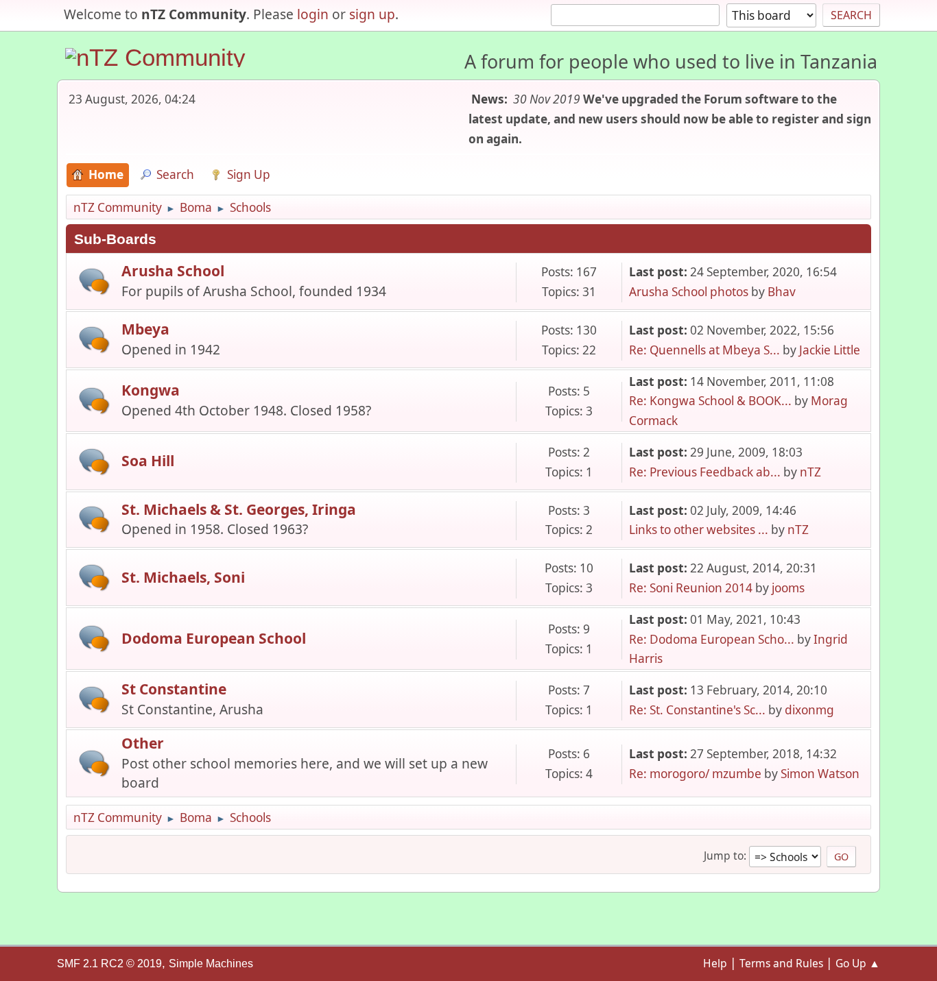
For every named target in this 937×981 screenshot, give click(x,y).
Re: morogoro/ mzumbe (695, 774)
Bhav (782, 292)
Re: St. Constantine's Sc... (697, 710)
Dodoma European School (213, 638)
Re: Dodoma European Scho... (711, 639)
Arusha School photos (688, 292)
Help (715, 963)
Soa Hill (147, 460)
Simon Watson (820, 774)
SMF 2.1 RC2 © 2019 (109, 963)
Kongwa (150, 390)
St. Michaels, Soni (183, 577)
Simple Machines (211, 963)
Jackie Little (829, 350)
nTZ (810, 472)
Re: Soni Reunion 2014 (690, 588)
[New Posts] (94, 281)
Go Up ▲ (857, 963)
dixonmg (809, 710)
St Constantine (173, 689)
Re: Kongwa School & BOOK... (710, 401)
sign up (372, 14)
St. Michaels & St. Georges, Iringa (238, 509)
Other (142, 743)
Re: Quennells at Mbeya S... (704, 350)
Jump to (724, 855)
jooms (788, 588)
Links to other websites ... (698, 529)
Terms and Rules (781, 963)
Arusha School (172, 270)
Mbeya (145, 329)
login (313, 14)
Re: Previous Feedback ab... (705, 472)
